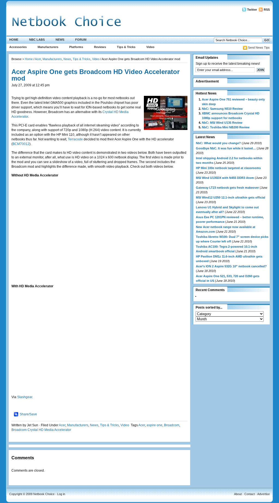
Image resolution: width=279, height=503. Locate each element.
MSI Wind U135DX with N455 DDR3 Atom (225, 177)
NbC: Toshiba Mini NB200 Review (226, 127)
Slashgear (24, 397)
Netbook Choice (43, 494)
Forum (80, 39)
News (60, 39)
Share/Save (28, 414)
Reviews (100, 47)
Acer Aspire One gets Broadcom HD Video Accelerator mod (95, 75)
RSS (267, 9)
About (238, 494)
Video (150, 47)
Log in (61, 494)
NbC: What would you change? (218, 143)
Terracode (76, 139)
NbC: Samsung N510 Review (222, 108)
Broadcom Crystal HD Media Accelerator (41, 430)
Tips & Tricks (126, 47)
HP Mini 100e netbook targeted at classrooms (228, 168)
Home (13, 39)
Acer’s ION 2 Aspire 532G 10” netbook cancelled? (231, 266)
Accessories (18, 47)
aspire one (154, 425)
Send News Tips (259, 47)
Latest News (205, 137)
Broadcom (171, 425)
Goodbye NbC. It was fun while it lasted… (226, 148)
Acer (38, 59)
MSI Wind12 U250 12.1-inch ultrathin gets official (230, 197)
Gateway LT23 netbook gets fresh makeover (227, 187)
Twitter (252, 9)
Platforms (76, 47)
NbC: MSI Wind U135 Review (222, 122)
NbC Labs (37, 39)
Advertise (263, 494)
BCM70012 (21, 144)
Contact (249, 494)
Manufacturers (48, 47)
